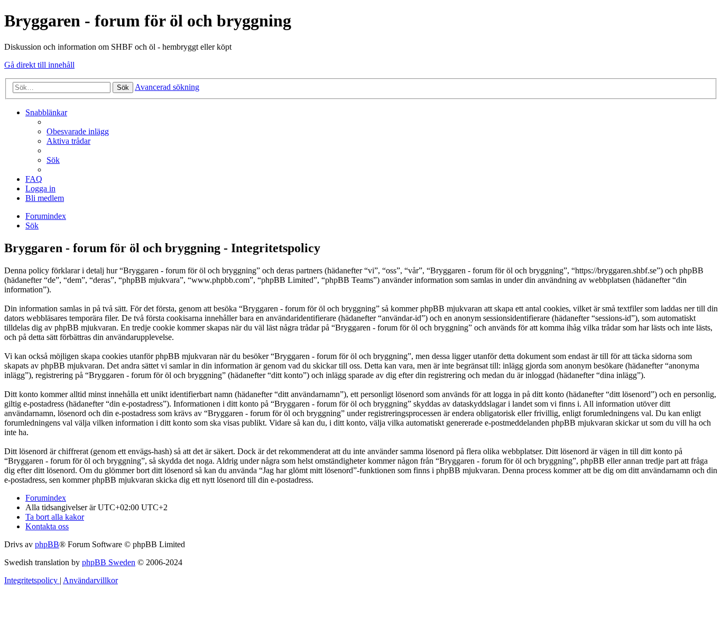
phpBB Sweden (108, 562)
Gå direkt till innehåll (39, 64)
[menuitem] (78, 131)
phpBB (47, 544)
